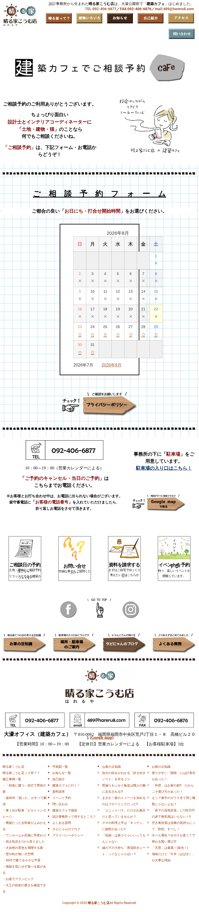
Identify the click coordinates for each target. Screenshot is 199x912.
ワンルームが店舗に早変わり (26, 835)
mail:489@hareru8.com (174, 9)
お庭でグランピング (20, 879)
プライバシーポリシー (67, 835)
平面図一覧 (60, 767)
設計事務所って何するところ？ (74, 816)
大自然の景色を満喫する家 (24, 848)
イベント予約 (61, 798)
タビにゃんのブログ (66, 829)
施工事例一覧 (12, 779)
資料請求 (58, 791)
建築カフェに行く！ (66, 785)
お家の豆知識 (111, 767)
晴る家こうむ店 (13, 767)
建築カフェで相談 (64, 810)
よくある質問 (61, 823)
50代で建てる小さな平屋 (23, 860)
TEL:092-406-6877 (100, 9)
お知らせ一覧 (61, 773)
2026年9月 (112, 365)
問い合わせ (60, 804)
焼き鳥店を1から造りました (25, 841)
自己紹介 (58, 779)
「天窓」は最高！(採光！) (170, 848)
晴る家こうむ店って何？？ (21, 773)
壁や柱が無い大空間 (20, 854)
